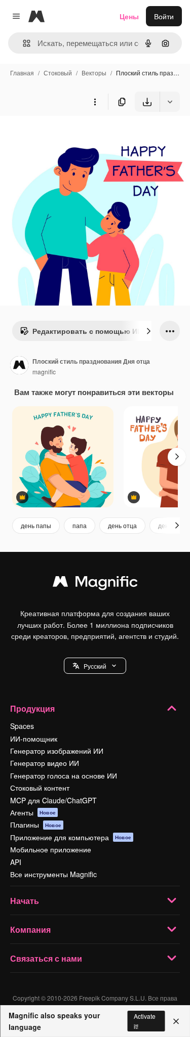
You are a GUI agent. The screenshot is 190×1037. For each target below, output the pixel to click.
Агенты (33, 812)
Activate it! (145, 1021)
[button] (95, 666)
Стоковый (58, 72)
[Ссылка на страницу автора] (19, 366)
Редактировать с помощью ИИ (87, 331)
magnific (44, 371)
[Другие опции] (95, 102)
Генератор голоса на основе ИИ (63, 775)
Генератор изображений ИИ (56, 751)
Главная (22, 72)
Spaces (22, 726)
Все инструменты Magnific (53, 874)
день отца (122, 525)
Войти (164, 16)
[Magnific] (95, 583)
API (15, 862)
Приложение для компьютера (70, 837)
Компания (30, 929)
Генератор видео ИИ (44, 763)
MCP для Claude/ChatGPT (53, 800)
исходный (68, 135)
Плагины (35, 824)
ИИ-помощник (33, 738)
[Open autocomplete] (22, 43)
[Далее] (148, 331)
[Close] (176, 1021)
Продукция (32, 708)
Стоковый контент (39, 788)
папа (79, 525)
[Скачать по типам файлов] (170, 102)
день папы (36, 525)
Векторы (94, 72)
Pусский (95, 666)
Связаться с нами (46, 958)
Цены (129, 16)
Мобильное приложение (50, 849)
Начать (24, 900)
